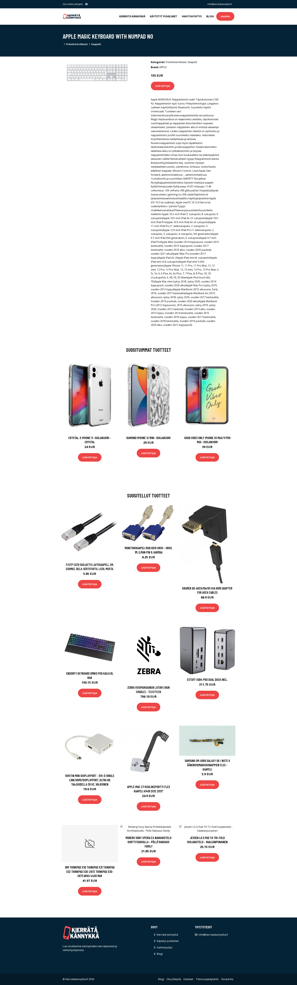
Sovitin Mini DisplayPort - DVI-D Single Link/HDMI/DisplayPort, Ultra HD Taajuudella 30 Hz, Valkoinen (89, 780)
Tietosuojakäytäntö (207, 979)
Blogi (210, 16)
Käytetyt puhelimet (163, 16)
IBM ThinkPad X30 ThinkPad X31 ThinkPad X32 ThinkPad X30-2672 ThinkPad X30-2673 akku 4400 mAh (90, 871)
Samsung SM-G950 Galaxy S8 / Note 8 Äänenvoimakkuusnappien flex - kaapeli (207, 765)
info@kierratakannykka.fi (219, 4)
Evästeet (188, 979)
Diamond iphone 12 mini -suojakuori (148, 438)
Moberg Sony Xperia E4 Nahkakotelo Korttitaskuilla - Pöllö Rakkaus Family (148, 842)
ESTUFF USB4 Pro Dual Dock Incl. (207, 679)
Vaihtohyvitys (192, 16)
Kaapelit (96, 44)
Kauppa (225, 16)
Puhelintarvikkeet (77, 44)
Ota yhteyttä (174, 979)
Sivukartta (227, 979)
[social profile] (86, 4)
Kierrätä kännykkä (132, 16)
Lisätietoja (162, 85)
